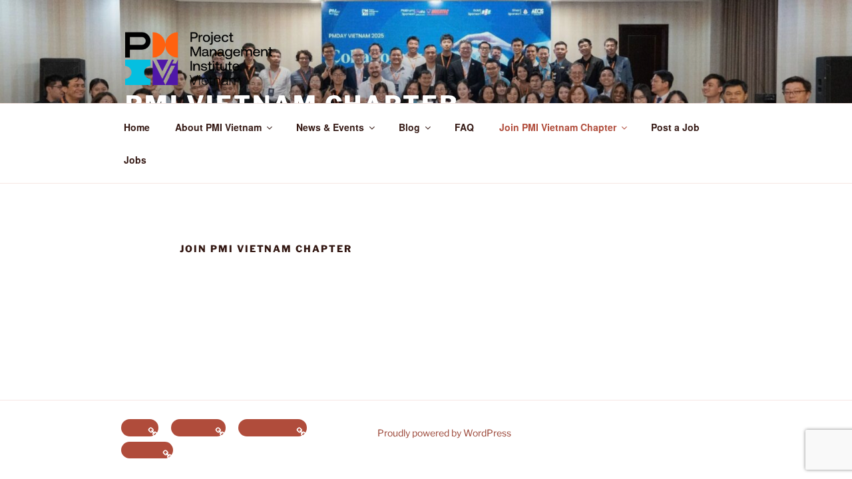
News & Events (330, 127)
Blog (409, 127)
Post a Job (675, 127)
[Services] (147, 450)
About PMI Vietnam (218, 127)
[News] (139, 427)
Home (137, 127)
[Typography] (272, 427)
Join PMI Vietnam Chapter (557, 127)
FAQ (464, 127)
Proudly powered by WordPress (444, 432)
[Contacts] (198, 427)
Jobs (135, 159)
